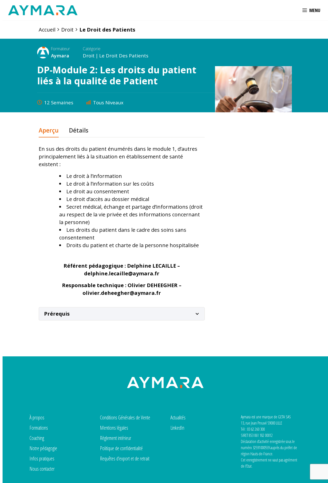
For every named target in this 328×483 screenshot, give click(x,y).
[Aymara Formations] (43, 10)
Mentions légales (114, 427)
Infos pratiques (41, 458)
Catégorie (91, 49)
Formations (38, 427)
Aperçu (49, 131)
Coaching (36, 438)
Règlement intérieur (115, 438)
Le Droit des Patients (123, 55)
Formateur (60, 49)
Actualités (178, 417)
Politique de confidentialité (121, 448)
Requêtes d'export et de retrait (124, 458)
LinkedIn (177, 427)
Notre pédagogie (43, 448)
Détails (78, 131)
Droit (89, 55)
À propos (36, 417)
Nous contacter (42, 468)
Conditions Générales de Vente (125, 417)
